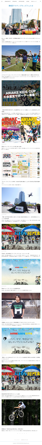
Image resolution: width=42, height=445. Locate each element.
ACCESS (27, 1)
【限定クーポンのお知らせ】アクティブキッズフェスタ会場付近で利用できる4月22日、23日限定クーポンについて (21, 358)
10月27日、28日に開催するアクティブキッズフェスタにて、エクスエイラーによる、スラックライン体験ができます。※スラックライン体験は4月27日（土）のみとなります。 (21, 77)
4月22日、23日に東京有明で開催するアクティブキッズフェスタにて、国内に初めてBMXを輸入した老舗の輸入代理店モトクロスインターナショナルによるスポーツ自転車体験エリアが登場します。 (21, 325)
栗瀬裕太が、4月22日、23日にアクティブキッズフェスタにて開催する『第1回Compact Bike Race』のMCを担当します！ (20, 430)
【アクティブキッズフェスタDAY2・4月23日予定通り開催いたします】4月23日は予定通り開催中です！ (21, 182)
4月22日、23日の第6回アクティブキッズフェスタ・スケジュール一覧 (15, 253)
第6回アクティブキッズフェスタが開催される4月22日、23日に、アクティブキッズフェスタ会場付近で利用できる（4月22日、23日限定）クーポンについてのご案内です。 (21, 361)
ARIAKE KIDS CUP (7, 1)
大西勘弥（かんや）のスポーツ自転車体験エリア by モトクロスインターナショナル (18, 322)
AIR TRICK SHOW (21, 1)
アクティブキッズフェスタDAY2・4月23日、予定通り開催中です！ (12, 184)
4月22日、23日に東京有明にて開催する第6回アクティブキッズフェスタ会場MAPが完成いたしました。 (17, 290)
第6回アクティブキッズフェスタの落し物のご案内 (11, 146)
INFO (2, 1)
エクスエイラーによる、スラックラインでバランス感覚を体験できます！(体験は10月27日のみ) (20, 75)
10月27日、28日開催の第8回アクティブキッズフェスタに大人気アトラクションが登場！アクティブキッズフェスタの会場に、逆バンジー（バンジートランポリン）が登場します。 (21, 42)
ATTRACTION (14, 1)
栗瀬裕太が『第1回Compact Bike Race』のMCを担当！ (13, 429)
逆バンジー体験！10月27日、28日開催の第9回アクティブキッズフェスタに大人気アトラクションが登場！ (21, 39)
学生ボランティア (34, 1)
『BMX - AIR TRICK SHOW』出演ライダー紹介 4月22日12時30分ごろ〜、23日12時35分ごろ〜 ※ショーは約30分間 (21, 217)
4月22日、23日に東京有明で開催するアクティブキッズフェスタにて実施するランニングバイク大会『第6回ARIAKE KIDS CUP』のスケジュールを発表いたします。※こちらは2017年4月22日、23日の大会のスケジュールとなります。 (21, 396)
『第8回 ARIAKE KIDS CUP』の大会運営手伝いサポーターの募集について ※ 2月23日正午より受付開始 (21, 110)
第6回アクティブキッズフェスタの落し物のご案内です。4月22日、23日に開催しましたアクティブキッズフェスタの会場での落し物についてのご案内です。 (21, 149)
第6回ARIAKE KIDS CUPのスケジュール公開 (10, 394)
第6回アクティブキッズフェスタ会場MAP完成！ (11, 288)
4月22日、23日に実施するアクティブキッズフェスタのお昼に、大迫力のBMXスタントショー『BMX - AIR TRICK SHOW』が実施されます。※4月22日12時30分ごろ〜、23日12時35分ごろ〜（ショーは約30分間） (21, 221)
